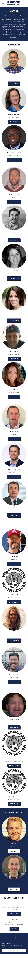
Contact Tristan (14, 320)
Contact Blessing (14, 159)
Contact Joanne (14, 765)
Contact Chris (14, 439)
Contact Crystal (14, 278)
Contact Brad (14, 727)
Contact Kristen (14, 640)
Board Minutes (14, 913)
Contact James (14, 889)
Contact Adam (14, 682)
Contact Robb (14, 358)
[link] (14, 3)
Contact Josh (14, 240)
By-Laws (14, 928)
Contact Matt (14, 803)
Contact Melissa (14, 602)
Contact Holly (14, 121)
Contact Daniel (14, 515)
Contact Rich (14, 83)
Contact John (14, 851)
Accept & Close (14, 950)
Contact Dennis (14, 202)
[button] (3, 3)
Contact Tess (14, 396)
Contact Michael (14, 477)
